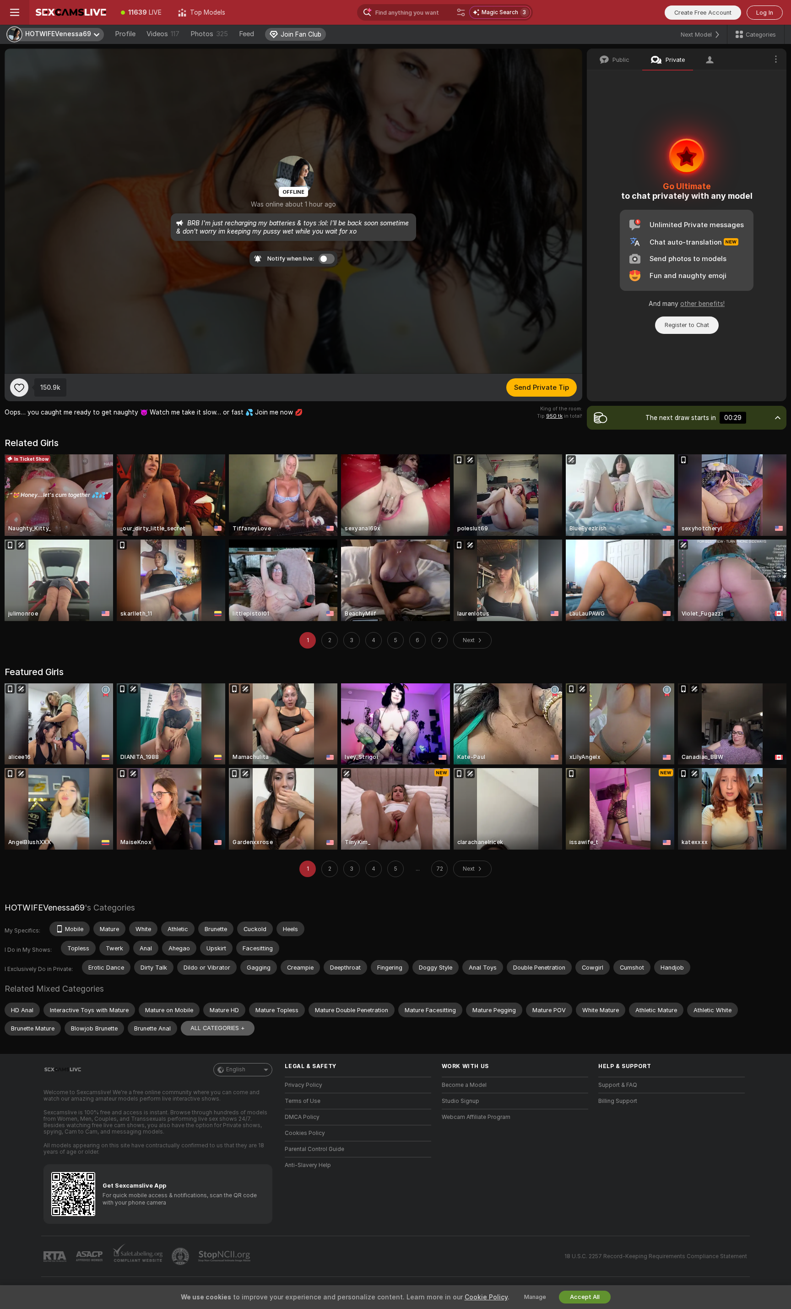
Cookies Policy (305, 1133)
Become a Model (464, 1085)
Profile (125, 34)
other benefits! (702, 303)
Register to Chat (687, 325)
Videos (162, 34)
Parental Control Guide (314, 1149)
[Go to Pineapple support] (181, 1256)
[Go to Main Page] (71, 12)
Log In (764, 12)
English (235, 1069)
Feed (246, 34)
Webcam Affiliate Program (476, 1117)
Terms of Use (302, 1101)
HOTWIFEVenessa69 (45, 907)
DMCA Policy (302, 1117)
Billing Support (617, 1101)
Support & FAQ (617, 1085)
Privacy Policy (303, 1085)
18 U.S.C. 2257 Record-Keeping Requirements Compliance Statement (655, 1256)
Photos (209, 34)
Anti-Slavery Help (308, 1165)
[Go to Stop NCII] (225, 1256)
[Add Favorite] (19, 387)
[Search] (461, 12)
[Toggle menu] (14, 12)
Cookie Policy (486, 1297)
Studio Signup (460, 1101)
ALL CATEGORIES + (217, 1028)
